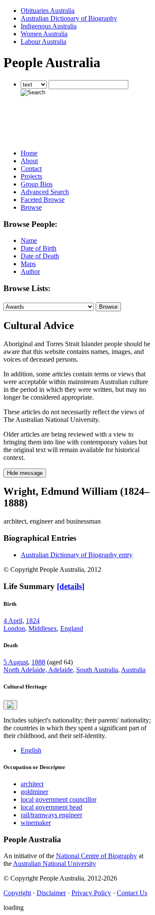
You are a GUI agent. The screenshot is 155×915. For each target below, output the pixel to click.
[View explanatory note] (10, 705)
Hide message (25, 473)
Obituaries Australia (47, 10)
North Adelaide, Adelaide (38, 669)
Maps (28, 263)
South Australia (97, 669)
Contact (31, 168)
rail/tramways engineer (51, 815)
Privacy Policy (91, 892)
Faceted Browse (43, 199)
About (29, 160)
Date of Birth (38, 248)
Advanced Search (45, 191)
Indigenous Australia (49, 26)
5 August (15, 662)
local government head (51, 807)
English (31, 750)
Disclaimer (51, 892)
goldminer (34, 791)
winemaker (36, 822)
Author (30, 271)
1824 (33, 620)
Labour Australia (43, 41)
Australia (133, 669)
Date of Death (40, 256)
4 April (12, 620)
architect (32, 784)
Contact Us (132, 892)
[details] (70, 586)
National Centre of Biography (96, 855)
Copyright (17, 892)
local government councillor (58, 799)
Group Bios (37, 184)
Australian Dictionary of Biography (69, 18)
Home (29, 153)
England (71, 628)
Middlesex (42, 628)
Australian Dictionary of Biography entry (77, 554)
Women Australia (44, 33)
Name (29, 240)
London (14, 628)
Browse (31, 207)
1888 (38, 662)
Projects (31, 176)
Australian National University (54, 863)
